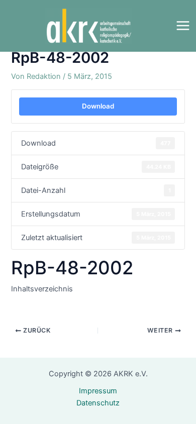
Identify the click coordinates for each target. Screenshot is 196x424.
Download (98, 106)
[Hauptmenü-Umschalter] (183, 26)
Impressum (98, 390)
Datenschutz (98, 402)
